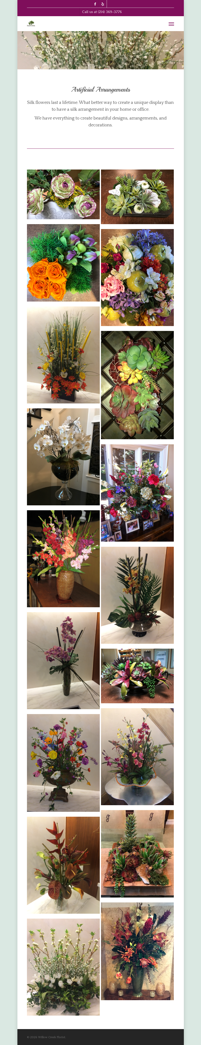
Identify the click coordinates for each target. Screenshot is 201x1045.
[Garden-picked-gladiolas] (63, 560)
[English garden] (137, 495)
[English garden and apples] (137, 279)
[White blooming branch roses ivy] (63, 969)
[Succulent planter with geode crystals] (137, 855)
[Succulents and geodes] (63, 196)
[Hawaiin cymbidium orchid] (137, 597)
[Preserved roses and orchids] (63, 264)
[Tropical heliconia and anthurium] (63, 867)
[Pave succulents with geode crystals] (137, 678)
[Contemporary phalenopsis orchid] (63, 458)
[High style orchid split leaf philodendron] (63, 662)
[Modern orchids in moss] (137, 758)
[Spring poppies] (63, 764)
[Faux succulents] (137, 387)
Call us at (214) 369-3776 (102, 12)
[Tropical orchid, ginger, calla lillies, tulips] (137, 953)
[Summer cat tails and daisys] (63, 356)
